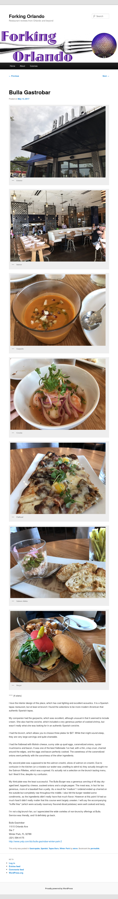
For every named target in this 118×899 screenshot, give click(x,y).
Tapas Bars (54, 848)
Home (12, 65)
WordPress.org (16, 872)
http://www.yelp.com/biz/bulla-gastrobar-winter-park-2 (35, 841)
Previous (14, 76)
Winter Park (65, 848)
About (22, 65)
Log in (12, 863)
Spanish (44, 848)
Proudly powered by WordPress (59, 888)
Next (106, 76)
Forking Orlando (26, 16)
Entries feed (14, 866)
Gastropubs (35, 848)
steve (75, 848)
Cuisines (34, 65)
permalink (95, 848)
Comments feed (16, 869)
